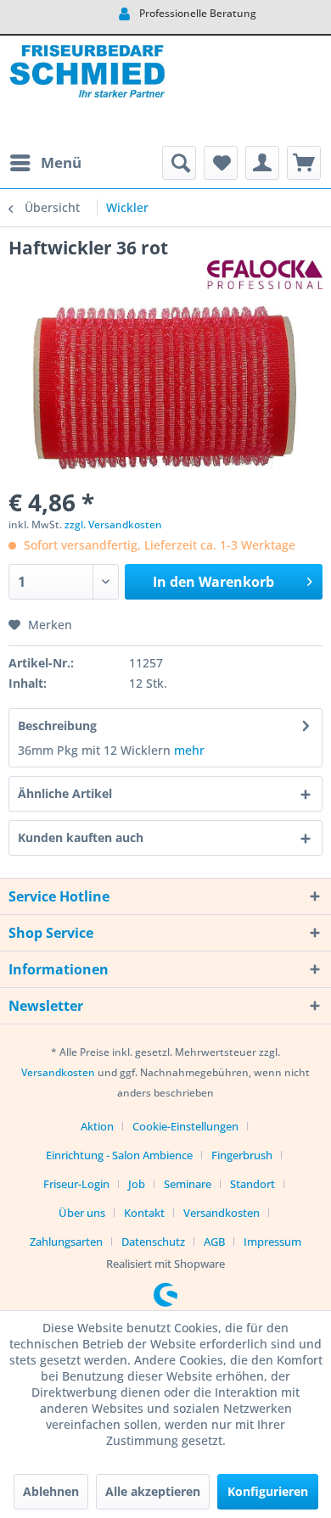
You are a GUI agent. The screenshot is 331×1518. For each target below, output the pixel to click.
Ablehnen (51, 1491)
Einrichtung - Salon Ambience (119, 1155)
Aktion (97, 1126)
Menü (61, 162)
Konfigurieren (267, 1491)
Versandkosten (58, 1072)
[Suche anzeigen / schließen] (179, 163)
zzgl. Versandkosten (113, 524)
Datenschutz (153, 1241)
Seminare (187, 1184)
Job (136, 1184)
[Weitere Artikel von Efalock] (265, 274)
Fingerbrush (241, 1155)
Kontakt (144, 1212)
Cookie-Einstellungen (185, 1126)
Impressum (272, 1241)
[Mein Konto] (262, 163)
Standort (252, 1184)
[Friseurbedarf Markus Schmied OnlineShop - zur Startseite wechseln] (87, 90)
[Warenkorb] (304, 163)
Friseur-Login (76, 1184)
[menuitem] (45, 163)
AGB (214, 1241)
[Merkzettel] (221, 163)
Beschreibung (57, 725)
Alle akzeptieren (152, 1491)
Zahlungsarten (66, 1241)
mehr (189, 750)
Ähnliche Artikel (65, 793)
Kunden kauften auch (80, 837)
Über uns (82, 1212)
